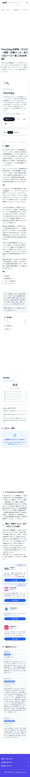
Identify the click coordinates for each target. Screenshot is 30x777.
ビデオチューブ (7, 678)
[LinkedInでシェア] (5, 123)
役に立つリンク (6, 766)
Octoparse (13, 608)
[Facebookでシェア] (24, 119)
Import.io (13, 626)
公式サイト (8, 119)
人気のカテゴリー (7, 762)
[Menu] (27, 2)
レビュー (10, 132)
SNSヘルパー (7, 718)
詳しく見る (15, 580)
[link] (15, 574)
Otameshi (6, 651)
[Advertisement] (15, 29)
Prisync (12, 567)
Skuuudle (13, 588)
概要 (5, 132)
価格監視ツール (8, 329)
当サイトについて (7, 759)
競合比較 (17, 132)
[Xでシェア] (18, 119)
